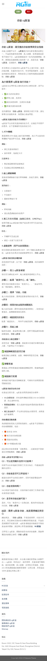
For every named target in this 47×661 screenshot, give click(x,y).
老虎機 (4, 599)
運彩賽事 (5, 603)
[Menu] (3, 4)
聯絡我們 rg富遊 (8, 626)
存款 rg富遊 (22, 62)
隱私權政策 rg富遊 (9, 620)
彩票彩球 (5, 594)
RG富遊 (5, 586)
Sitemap (5, 629)
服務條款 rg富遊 (8, 623)
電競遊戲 (5, 607)
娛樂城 (4, 590)
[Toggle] (44, 585)
